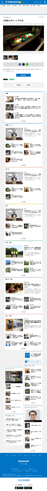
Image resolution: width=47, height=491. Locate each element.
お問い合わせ (30, 484)
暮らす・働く (26, 5)
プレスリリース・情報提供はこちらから (29, 469)
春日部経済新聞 (11, 2)
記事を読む (23, 75)
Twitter (38, 2)
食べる (8, 5)
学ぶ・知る (33, 5)
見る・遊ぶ (14, 5)
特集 (39, 5)
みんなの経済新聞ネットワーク (23, 480)
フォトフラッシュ (7, 17)
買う (20, 5)
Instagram (40, 2)
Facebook (35, 2)
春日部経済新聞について (16, 469)
